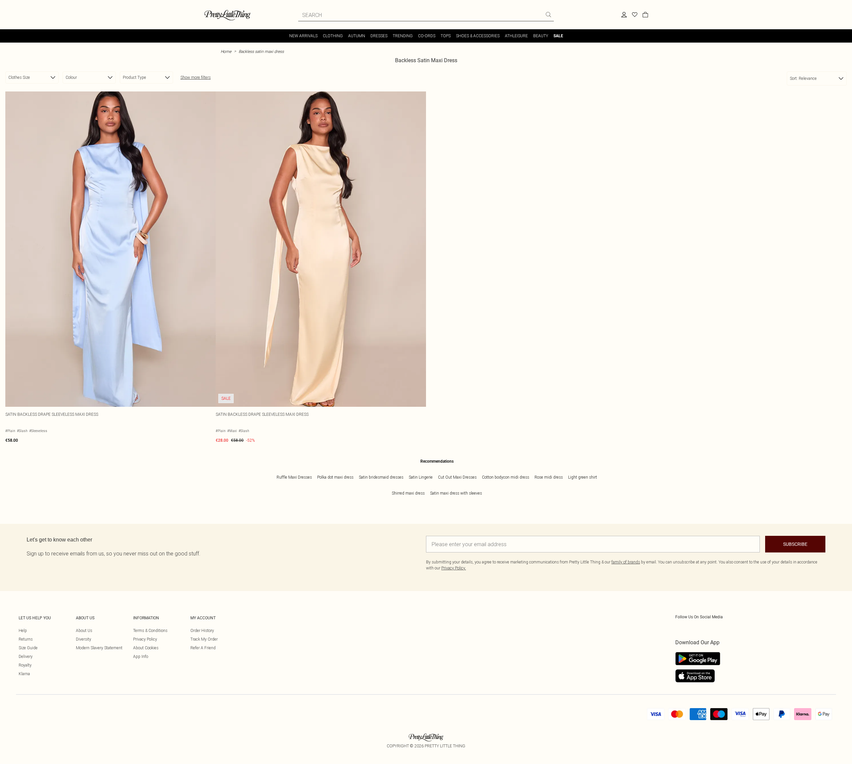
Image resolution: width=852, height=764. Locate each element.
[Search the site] (548, 14)
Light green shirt (582, 477)
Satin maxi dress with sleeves (456, 493)
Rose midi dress (548, 477)
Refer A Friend (203, 647)
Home (226, 51)
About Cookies (145, 647)
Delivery (26, 656)
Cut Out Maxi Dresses (457, 477)
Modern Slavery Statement (99, 647)
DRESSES (378, 35)
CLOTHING (333, 35)
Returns (26, 639)
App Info (140, 656)
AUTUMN (356, 35)
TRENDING (403, 35)
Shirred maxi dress (408, 493)
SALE (558, 36)
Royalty (25, 665)
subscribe (795, 544)
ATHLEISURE (516, 35)
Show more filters (195, 77)
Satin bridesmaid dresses (381, 477)
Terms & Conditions (150, 630)
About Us (84, 630)
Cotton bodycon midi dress (505, 477)
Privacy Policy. (453, 567)
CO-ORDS (426, 35)
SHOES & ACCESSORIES (478, 35)
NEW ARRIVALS (303, 35)
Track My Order (204, 639)
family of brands (625, 561)
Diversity (83, 639)
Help (23, 630)
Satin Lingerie (421, 477)
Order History (202, 630)
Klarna (24, 673)
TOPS (446, 35)
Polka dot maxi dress (335, 477)
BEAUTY (540, 35)
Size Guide (28, 647)
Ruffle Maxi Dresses (294, 477)
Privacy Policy (145, 639)
